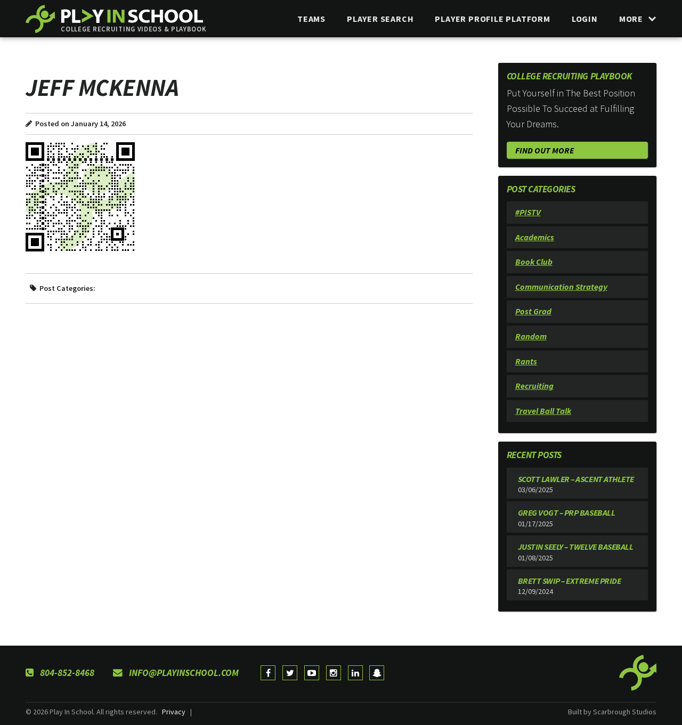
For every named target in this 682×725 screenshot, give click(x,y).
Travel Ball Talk (543, 410)
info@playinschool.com (183, 673)
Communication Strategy (561, 286)
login (585, 18)
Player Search (380, 18)
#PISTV (528, 212)
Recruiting (534, 385)
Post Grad (533, 311)
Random (531, 336)
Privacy (173, 711)
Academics (534, 237)
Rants (526, 361)
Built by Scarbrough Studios (612, 711)
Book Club (534, 261)
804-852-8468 (66, 673)
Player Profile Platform (492, 18)
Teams (311, 18)
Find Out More (544, 150)
